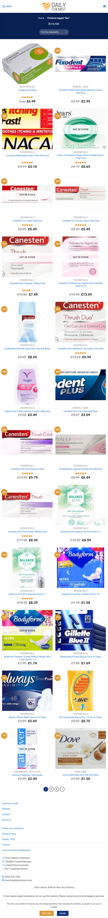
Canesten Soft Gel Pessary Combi (27, 469)
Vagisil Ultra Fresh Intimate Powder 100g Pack (27, 411)
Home (41, 18)
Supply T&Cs (8, 839)
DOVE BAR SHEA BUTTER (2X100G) (81, 775)
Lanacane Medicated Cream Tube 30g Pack (27, 155)
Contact (6, 814)
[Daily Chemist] (54, 6)
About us (6, 819)
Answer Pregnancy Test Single (27, 775)
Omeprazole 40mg (27, 90)
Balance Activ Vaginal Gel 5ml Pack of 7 (81, 531)
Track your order (10, 803)
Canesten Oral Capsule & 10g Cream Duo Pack (81, 348)
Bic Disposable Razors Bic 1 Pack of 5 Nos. (80, 717)
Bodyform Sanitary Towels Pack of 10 (80, 594)
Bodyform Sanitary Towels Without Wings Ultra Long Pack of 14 (27, 658)
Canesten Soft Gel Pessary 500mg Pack (27, 531)
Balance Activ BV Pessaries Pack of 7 (27, 594)
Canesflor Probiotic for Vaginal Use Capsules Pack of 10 (80, 284)
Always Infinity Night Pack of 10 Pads (27, 717)
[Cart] (104, 6)
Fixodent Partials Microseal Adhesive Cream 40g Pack (81, 91)
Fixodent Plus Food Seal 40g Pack (81, 411)
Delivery (6, 808)
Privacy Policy (9, 834)
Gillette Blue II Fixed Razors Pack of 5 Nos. (81, 656)
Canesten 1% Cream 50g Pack (27, 220)
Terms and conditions (13, 828)
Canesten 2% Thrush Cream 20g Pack (80, 220)
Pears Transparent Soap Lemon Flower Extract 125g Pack (81, 156)
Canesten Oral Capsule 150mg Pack (27, 283)
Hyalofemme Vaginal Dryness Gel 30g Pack (80, 469)
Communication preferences (16, 850)
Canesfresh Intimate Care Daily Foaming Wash (27, 348)
